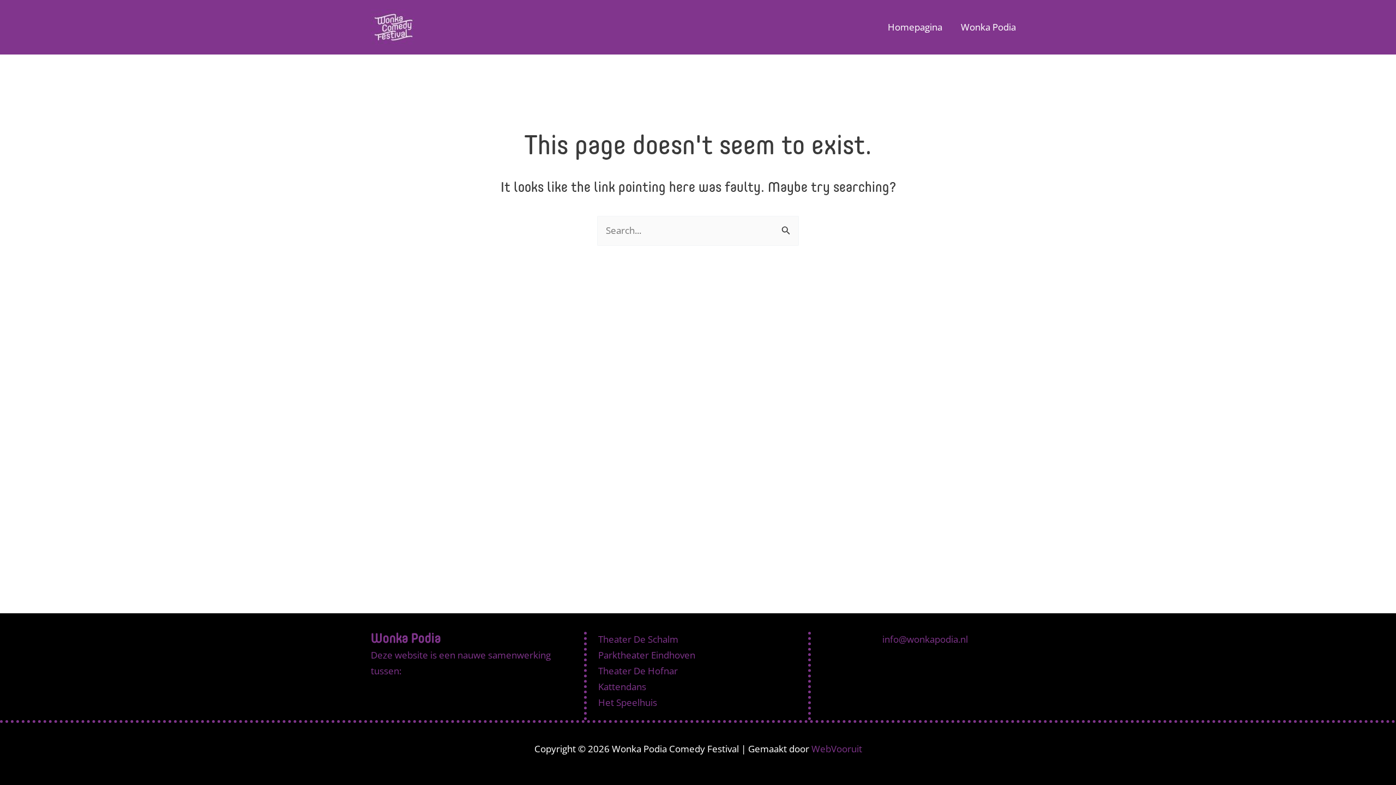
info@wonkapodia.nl (925, 639)
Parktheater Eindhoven (646, 655)
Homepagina (915, 27)
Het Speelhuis (627, 702)
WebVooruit (836, 748)
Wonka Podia (988, 27)
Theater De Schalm (638, 639)
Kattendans (622, 686)
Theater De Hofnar (638, 671)
